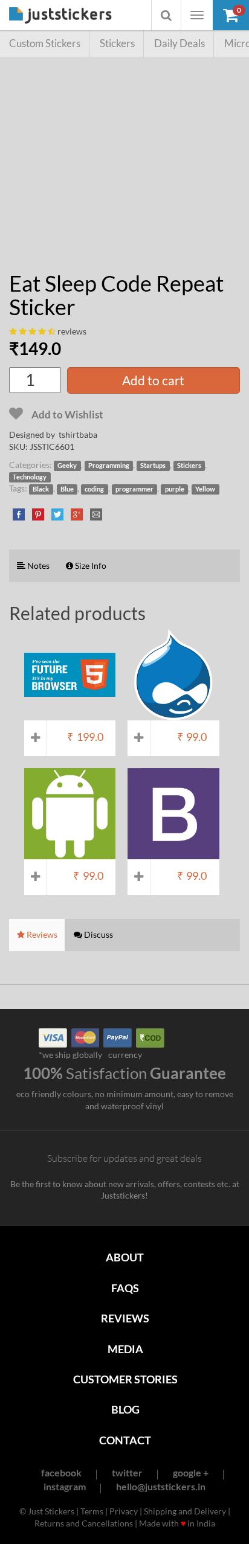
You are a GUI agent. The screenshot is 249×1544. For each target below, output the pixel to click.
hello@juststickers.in (160, 1486)
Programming (108, 465)
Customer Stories (125, 1379)
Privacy (123, 1511)
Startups (153, 465)
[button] (231, 15)
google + (191, 1472)
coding (94, 489)
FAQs (125, 1288)
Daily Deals (179, 43)
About (125, 1257)
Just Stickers (60, 16)
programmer (134, 489)
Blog (125, 1409)
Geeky (67, 465)
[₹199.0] (69, 715)
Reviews (125, 1318)
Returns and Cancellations (83, 1523)
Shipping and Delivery (185, 1511)
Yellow (205, 489)
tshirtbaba (78, 434)
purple (174, 489)
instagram (65, 1486)
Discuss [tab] (97, 934)
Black (41, 489)
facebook (61, 1472)
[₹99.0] (173, 715)
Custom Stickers (44, 43)
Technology (30, 477)
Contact (125, 1440)
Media (125, 1349)
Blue (67, 489)
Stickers (117, 43)
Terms (91, 1511)
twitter (127, 1472)
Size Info (89, 565)
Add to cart (153, 380)
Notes (37, 565)
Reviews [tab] (41, 934)
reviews (71, 331)
